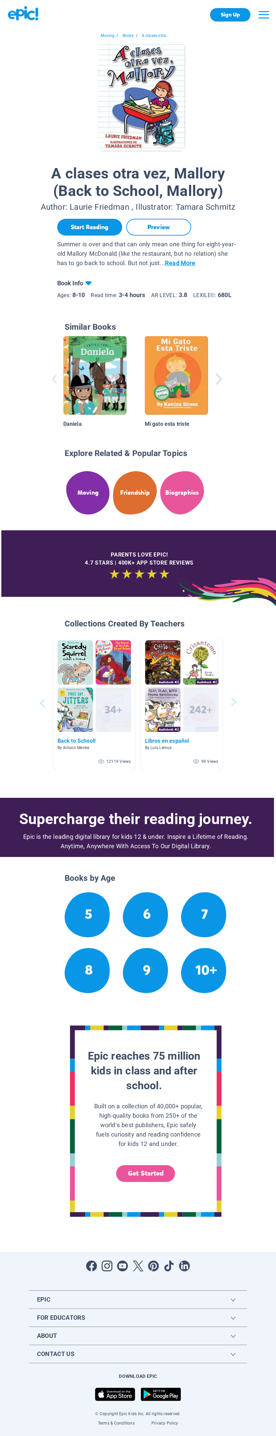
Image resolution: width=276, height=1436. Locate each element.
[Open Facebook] (91, 1266)
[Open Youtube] (122, 1266)
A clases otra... (155, 35)
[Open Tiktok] (169, 1266)
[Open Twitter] (138, 1266)
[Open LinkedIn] (184, 1266)
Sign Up (230, 14)
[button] (94, 703)
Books (128, 35)
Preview (158, 227)
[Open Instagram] (107, 1266)
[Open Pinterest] (153, 1266)
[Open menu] (264, 14)
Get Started (146, 1173)
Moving (107, 35)
